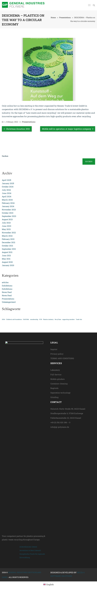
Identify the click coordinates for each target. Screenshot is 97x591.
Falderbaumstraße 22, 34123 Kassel (65, 418)
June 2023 (6, 226)
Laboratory (55, 370)
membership (34, 319)
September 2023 (9, 216)
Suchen (5, 155)
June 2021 (6, 255)
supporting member (68, 319)
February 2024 (8, 203)
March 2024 (7, 199)
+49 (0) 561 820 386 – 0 (60, 422)
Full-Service (55, 374)
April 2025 (6, 180)
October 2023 (7, 213)
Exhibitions (7, 285)
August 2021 (7, 252)
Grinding (54, 397)
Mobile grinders (57, 379)
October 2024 (7, 186)
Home (53, 17)
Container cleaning (58, 383)
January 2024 (8, 206)
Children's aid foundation (14, 319)
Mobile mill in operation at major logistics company (67, 128)
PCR (40, 319)
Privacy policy (56, 354)
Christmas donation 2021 (17, 128)
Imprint (53, 349)
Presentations (65, 17)
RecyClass (58, 319)
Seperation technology (60, 392)
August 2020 (7, 262)
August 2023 (7, 219)
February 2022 (8, 239)
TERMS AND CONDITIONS (62, 358)
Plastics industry (48, 319)
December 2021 (8, 242)
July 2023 (6, 222)
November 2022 (9, 232)
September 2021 (9, 249)
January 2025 (8, 183)
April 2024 (6, 196)
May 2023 (6, 229)
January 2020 (8, 265)
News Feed (7, 292)
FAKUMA (26, 319)
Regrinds (54, 388)
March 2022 (7, 236)
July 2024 (6, 190)
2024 (3, 319)
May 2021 (6, 258)
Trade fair (79, 319)
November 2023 (9, 209)
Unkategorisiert (9, 302)
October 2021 (7, 245)
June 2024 (6, 193)
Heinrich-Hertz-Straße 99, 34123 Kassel (67, 409)
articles (5, 282)
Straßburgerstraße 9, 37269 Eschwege (66, 413)
